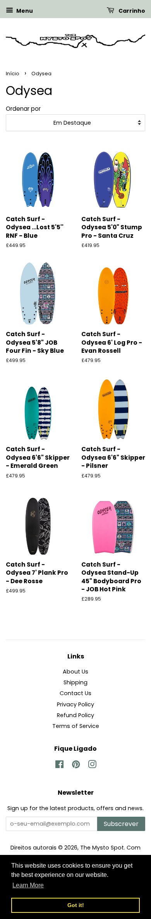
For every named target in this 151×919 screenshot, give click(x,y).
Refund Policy (75, 715)
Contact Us (75, 693)
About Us (75, 671)
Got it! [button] (75, 905)
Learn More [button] (28, 885)
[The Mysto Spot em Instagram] (92, 766)
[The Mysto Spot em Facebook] (59, 766)
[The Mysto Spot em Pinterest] (76, 766)
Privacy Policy (75, 704)
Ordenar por (23, 109)
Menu (24, 11)
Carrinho (131, 11)
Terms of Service (75, 726)
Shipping (75, 682)
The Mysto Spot (102, 847)
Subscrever (121, 823)
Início (12, 73)
